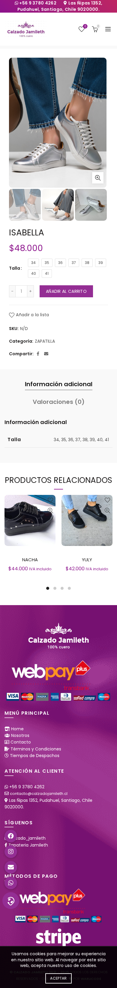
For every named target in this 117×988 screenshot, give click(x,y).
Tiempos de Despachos (34, 756)
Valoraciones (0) (59, 402)
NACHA (30, 559)
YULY (87, 559)
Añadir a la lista (32, 315)
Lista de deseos (85, 27)
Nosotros (20, 735)
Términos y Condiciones (35, 749)
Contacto (20, 742)
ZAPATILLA (45, 341)
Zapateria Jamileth (28, 845)
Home (17, 729)
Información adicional (58, 384)
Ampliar (98, 177)
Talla (14, 268)
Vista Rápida (50, 510)
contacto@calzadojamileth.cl (39, 793)
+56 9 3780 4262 (38, 3)
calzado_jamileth (27, 838)
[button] (10, 900)
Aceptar (58, 978)
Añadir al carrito (66, 291)
